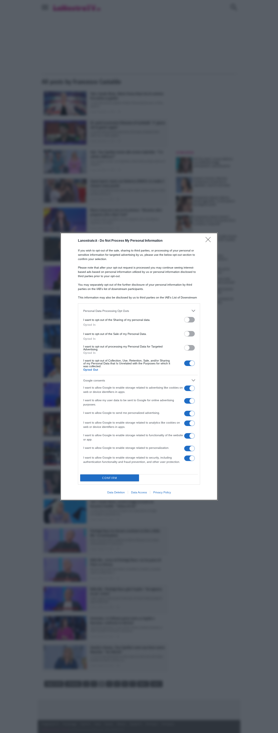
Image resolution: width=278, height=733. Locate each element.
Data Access (139, 492)
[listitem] (139, 311)
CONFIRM (109, 478)
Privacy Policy (162, 492)
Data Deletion (116, 492)
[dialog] (139, 366)
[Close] (209, 241)
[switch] (189, 319)
